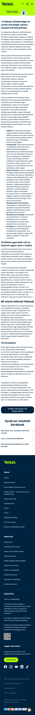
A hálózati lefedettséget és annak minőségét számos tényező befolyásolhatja (15, 24)
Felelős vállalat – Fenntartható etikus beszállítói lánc (16, 493)
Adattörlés (9, 593)
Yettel (6, 472)
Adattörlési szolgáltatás (12, 579)
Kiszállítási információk (12, 547)
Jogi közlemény (9, 688)
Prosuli (6, 508)
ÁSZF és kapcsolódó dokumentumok (16, 679)
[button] (29, 710)
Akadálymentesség (10, 517)
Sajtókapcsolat (9, 503)
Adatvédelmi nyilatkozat (12, 683)
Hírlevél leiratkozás (10, 575)
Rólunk (6, 478)
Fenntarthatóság (10, 522)
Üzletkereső (8, 542)
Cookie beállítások (10, 693)
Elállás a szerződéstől (11, 570)
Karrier (6, 513)
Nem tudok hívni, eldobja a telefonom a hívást (15, 432)
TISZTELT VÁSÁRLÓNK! (11, 599)
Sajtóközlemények (10, 499)
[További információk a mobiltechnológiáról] (17, 10)
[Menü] (32, 4)
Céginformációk (9, 482)
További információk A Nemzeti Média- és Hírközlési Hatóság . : (17, 627)
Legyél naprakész (12, 646)
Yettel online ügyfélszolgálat (14, 551)
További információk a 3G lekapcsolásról (17, 410)
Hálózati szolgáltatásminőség (14, 527)
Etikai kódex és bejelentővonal (14, 487)
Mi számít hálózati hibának (17, 301)
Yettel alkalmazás (10, 556)
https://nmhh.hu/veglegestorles (15, 630)
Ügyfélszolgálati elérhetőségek (15, 561)
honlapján (22, 627)
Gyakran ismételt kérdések (17, 422)
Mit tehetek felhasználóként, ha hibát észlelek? (15, 445)
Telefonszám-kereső (11, 565)
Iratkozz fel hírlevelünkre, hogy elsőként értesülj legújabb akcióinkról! (17, 653)
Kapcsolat (8, 536)
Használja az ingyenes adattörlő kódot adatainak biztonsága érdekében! (17, 619)
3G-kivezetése (8, 342)
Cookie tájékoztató (10, 584)
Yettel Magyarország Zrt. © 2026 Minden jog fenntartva (15, 701)
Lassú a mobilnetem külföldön (12, 438)
